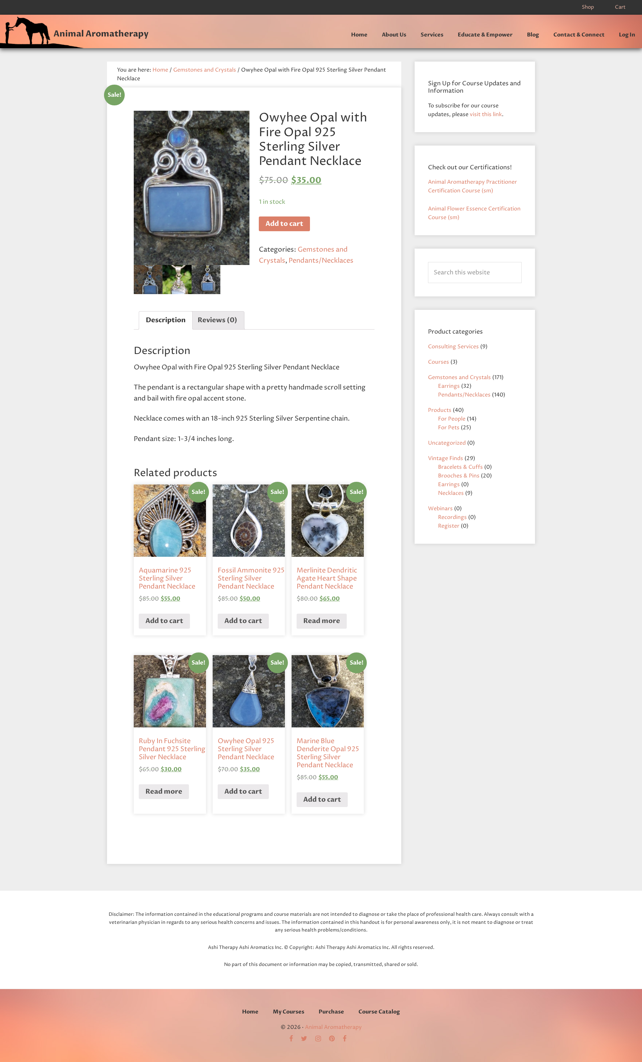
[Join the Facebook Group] (294, 1039)
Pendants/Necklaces (321, 260)
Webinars (440, 508)
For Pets (448, 427)
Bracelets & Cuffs (460, 467)
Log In (627, 34)
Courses (438, 362)
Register (448, 526)
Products (439, 410)
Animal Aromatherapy (101, 33)
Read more (321, 620)
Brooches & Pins (458, 475)
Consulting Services (453, 346)
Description (166, 320)
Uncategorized (447, 443)
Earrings (449, 386)
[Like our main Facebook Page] (348, 1039)
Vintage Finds (445, 458)
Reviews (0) (217, 320)
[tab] (166, 320)
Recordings (452, 517)
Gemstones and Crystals (204, 70)
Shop (588, 7)
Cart (620, 7)
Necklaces (451, 493)
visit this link (486, 114)
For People (451, 419)
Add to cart (284, 223)
